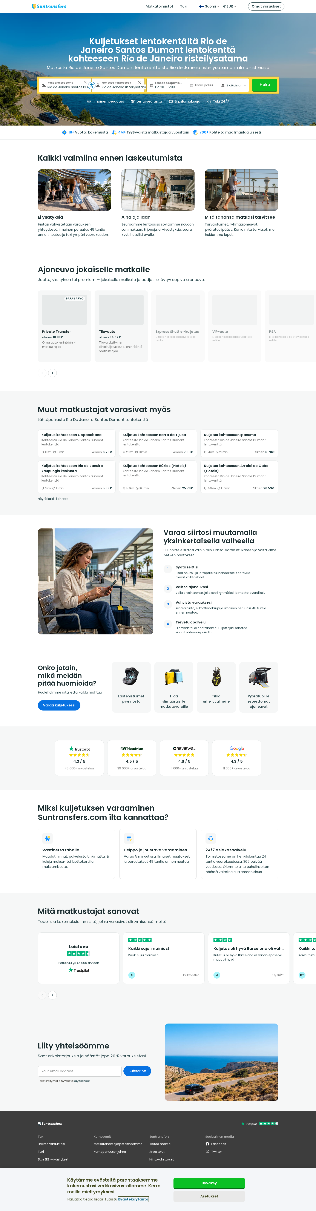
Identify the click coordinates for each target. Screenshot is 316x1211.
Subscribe (137, 1070)
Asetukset (209, 1196)
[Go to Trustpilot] (259, 1124)
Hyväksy (209, 1183)
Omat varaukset (266, 6)
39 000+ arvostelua (131, 768)
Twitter (216, 1152)
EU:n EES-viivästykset (53, 1159)
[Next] (52, 373)
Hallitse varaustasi (51, 1144)
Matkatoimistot (159, 6)
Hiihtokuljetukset (161, 1159)
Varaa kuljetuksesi (59, 705)
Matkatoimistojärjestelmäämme (118, 1144)
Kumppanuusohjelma (110, 1152)
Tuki (183, 6)
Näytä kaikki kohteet (53, 499)
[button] (85, 82)
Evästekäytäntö (133, 1199)
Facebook (218, 1144)
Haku (265, 84)
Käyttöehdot (82, 1081)
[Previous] (42, 373)
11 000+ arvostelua (184, 768)
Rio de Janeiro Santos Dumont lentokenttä (107, 419)
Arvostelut (157, 1152)
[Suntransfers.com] (49, 6)
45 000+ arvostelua (79, 768)
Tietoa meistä (159, 1144)
